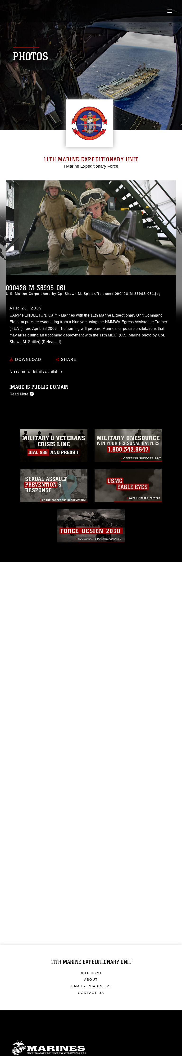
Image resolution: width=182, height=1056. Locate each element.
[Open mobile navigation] (170, 11)
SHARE (68, 360)
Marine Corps (91, 1048)
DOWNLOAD (27, 360)
